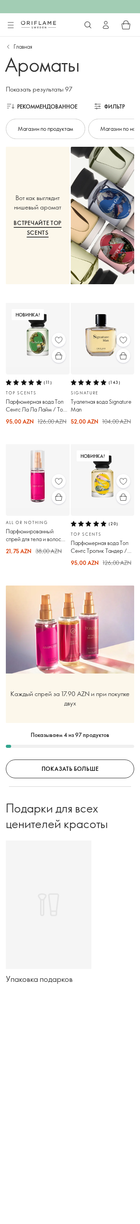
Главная (23, 46)
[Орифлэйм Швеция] (38, 24)
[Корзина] (126, 25)
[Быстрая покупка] (59, 356)
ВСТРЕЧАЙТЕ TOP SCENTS (37, 227)
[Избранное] (59, 340)
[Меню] (10, 25)
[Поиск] (88, 25)
